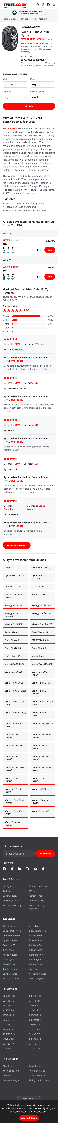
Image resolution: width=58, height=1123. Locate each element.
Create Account (37, 1075)
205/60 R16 (9, 1043)
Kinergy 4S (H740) (13, 605)
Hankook (12, 128)
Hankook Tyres (36, 945)
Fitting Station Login (39, 1080)
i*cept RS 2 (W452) (14, 586)
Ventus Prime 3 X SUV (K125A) (42, 703)
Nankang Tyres (37, 954)
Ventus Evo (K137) (13, 672)
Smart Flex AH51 (12, 640)
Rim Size (7, 91)
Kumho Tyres (35, 950)
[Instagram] (27, 869)
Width (6, 79)
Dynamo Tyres (10, 940)
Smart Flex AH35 (40, 632)
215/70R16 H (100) (11, 240)
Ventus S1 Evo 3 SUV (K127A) (14, 769)
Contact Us (8, 1075)
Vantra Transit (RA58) (42, 664)
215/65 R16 (8, 1039)
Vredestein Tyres (37, 973)
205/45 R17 (35, 1005)
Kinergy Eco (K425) (41, 613)
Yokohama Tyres (11, 978)
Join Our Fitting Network (37, 907)
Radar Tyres (35, 959)
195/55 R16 (8, 1015)
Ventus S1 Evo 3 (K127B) (39, 747)
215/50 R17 (34, 1043)
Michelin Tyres (10, 954)
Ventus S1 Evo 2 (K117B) (12, 736)
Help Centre (35, 1066)
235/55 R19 (8, 1020)
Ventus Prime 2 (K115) (42, 683)
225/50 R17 (35, 1010)
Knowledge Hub (11, 1070)
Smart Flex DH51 (39, 648)
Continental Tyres (11, 935)
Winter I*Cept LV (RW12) (40, 801)
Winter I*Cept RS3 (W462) (13, 812)
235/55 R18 (35, 1024)
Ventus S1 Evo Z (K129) (39, 780)
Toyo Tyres (34, 969)
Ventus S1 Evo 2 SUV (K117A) (41, 736)
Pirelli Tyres (8, 959)
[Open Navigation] (53, 5)
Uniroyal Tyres (10, 973)
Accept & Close (29, 1118)
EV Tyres (33, 891)
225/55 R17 (8, 1024)
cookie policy (40, 1111)
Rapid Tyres (9, 964)
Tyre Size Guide (37, 1070)
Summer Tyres (10, 895)
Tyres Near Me (36, 900)
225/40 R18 (9, 996)
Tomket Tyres (10, 969)
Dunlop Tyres (35, 935)
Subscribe (45, 853)
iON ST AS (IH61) (40, 594)
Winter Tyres (35, 895)
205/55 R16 (35, 996)
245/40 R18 (35, 1020)
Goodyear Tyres (11, 945)
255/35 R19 (8, 1005)
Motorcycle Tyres (38, 886)
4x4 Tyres (8, 891)
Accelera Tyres (10, 926)
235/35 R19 (35, 1015)
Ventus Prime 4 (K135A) (39, 714)
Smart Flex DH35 (13, 648)
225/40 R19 (9, 1034)
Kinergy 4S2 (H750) (41, 605)
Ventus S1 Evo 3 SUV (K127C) (41, 769)
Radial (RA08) (11, 632)
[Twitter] (12, 869)
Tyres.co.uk (15, 5)
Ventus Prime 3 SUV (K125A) (14, 703)
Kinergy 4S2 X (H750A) (11, 615)
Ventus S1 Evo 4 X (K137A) (13, 780)
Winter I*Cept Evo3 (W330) (14, 801)
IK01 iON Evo (38, 586)
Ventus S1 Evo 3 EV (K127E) (41, 758)
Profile (33, 79)
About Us (7, 1066)
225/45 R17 (8, 1000)
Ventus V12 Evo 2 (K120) (13, 791)
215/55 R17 (34, 1000)
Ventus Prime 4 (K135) (15, 712)
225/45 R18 (9, 1010)
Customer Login (11, 1080)
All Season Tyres (11, 900)
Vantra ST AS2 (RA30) (15, 664)
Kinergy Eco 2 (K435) (15, 624)
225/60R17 (17, 361)
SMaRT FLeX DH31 (40, 640)
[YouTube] (35, 869)
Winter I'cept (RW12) (42, 811)
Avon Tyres (34, 926)
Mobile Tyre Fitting (12, 905)
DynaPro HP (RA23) (41, 567)
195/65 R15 (8, 1029)
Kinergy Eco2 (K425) (42, 624)
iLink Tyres (8, 950)
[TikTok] (43, 869)
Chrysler (8, 509)
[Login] (37, 4)
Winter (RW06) (39, 789)
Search (29, 106)
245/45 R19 (35, 1039)
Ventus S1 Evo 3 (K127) (15, 745)
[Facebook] (4, 869)
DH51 (7, 567)
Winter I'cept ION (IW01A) (13, 823)
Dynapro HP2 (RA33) (14, 575)
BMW (18, 344)
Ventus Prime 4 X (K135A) (13, 725)
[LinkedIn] (19, 869)
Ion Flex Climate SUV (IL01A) (15, 596)
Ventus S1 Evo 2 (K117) (42, 723)
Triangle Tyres (36, 978)
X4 (36, 425)
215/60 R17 (34, 1034)
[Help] (43, 4)
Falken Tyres (35, 940)
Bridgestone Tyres (38, 930)
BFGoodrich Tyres (12, 930)
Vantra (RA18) (38, 656)
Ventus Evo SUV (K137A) (39, 673)
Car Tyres (8, 886)
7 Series (39, 344)
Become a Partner (29, 1099)
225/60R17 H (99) (11, 267)
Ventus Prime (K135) (14, 683)
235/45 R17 (8, 1048)
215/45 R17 (34, 1029)
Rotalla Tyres (35, 964)
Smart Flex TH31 (12, 656)
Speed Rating (37, 91)
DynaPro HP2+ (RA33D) (39, 577)
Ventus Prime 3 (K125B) (39, 692)
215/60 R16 (35, 1048)
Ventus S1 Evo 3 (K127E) (12, 758)
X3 (36, 383)
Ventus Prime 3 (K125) (15, 691)
